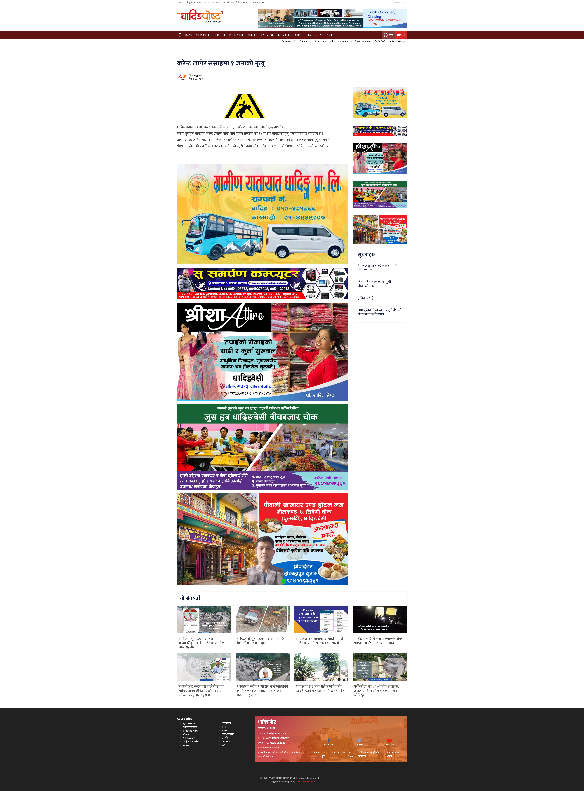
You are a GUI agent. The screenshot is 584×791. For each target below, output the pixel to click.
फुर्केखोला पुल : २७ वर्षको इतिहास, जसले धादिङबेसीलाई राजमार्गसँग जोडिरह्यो (376, 690)
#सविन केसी (379, 42)
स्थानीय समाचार (203, 35)
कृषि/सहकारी (267, 35)
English (401, 35)
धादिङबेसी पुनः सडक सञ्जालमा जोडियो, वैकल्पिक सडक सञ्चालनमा (262, 641)
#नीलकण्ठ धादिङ (288, 42)
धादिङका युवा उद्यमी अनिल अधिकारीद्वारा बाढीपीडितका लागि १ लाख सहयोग (201, 643)
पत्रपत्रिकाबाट (189, 738)
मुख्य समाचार (189, 723)
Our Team (215, 3)
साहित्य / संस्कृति (283, 35)
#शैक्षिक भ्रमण (305, 42)
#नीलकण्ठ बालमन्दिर (338, 42)
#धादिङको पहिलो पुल (396, 42)
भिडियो (329, 35)
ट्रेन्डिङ (391, 35)
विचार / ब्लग (219, 35)
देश (223, 745)
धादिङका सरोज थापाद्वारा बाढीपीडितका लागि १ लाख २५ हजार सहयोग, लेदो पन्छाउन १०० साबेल (262, 690)
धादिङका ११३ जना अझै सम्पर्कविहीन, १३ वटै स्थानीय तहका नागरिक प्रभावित (319, 688)
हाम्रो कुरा (188, 3)
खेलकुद (186, 734)
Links (206, 3)
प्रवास (297, 35)
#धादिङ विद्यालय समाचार (360, 42)
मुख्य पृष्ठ (188, 35)
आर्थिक (225, 738)
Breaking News (190, 731)
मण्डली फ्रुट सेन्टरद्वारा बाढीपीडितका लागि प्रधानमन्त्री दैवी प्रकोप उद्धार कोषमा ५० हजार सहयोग (201, 690)
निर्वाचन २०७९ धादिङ (258, 3)
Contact (198, 3)
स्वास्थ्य (319, 35)
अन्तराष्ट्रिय (226, 723)
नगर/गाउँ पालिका (236, 35)
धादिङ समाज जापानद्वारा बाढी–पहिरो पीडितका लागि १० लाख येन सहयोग (319, 641)
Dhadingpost (195, 75)
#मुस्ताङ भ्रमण (320, 42)
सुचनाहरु (308, 35)
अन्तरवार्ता (252, 35)
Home (179, 3)
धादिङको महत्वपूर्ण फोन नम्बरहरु (234, 3)
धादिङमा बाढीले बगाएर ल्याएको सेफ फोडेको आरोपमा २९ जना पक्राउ (378, 641)
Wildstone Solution (305, 782)
